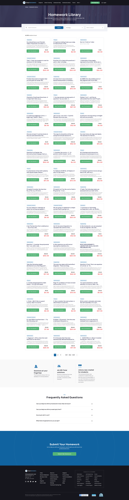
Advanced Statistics (98, 476)
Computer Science (89, 476)
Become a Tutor (43, 477)
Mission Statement (44, 475)
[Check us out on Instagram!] (25, 481)
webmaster (33, 495)
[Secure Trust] (94, 495)
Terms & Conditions (67, 477)
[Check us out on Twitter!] (33, 481)
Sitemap (52, 483)
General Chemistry (97, 483)
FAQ (41, 479)
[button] (78, 2)
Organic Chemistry (80, 476)
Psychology (88, 481)
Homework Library (33, 7)
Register (42, 481)
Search (59, 27)
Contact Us (52, 481)
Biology (95, 479)
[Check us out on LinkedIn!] (30, 481)
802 (70, 355)
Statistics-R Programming (99, 485)
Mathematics (79, 474)
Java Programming (89, 474)
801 (66, 355)
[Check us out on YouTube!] (35, 481)
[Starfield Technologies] (83, 495)
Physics (95, 474)
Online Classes (53, 479)
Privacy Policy (66, 475)
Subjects (65, 473)
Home (26, 7)
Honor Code (43, 483)
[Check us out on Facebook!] (28, 481)
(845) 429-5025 (30, 478)
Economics (79, 477)
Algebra (95, 477)
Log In (64, 481)
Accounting (79, 479)
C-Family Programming (90, 485)
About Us (52, 473)
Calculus (87, 477)
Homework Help (53, 475)
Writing (87, 479)
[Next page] (77, 355)
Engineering (96, 481)
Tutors (64, 479)
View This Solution (32, 51)
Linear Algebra (79, 485)
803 (73, 355)
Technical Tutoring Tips (55, 485)
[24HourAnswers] (29, 2)
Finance (78, 481)
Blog (64, 483)
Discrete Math (88, 483)
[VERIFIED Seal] (101, 495)
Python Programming (81, 483)
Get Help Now (95, 2)
